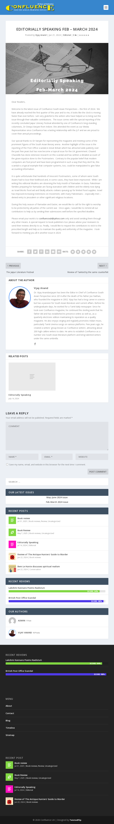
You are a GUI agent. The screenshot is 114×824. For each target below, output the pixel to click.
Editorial (67, 35)
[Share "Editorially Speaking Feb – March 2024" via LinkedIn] (47, 252)
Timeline (10, 727)
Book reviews (34, 521)
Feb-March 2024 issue (57, 502)
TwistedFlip (75, 820)
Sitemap (10, 735)
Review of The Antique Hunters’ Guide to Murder (43, 554)
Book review (24, 518)
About (9, 705)
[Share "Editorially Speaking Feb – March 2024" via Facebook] (29, 252)
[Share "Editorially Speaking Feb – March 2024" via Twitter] (35, 252)
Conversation (35, 569)
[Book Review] (12, 532)
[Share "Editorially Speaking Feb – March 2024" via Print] (59, 252)
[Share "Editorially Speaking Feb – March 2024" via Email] (53, 252)
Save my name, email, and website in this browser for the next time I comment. (47, 464)
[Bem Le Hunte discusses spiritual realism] (12, 568)
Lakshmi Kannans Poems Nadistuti (27, 587)
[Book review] (12, 520)
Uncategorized (54, 521)
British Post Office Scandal (22, 597)
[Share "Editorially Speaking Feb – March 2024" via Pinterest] (41, 252)
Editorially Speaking (20, 394)
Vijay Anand (40, 35)
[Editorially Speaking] (32, 377)
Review (44, 521)
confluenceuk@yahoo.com (52, 218)
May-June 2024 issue (57, 497)
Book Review (24, 530)
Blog (8, 720)
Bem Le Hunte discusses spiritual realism (39, 566)
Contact (10, 713)
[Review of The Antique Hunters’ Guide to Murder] (12, 556)
